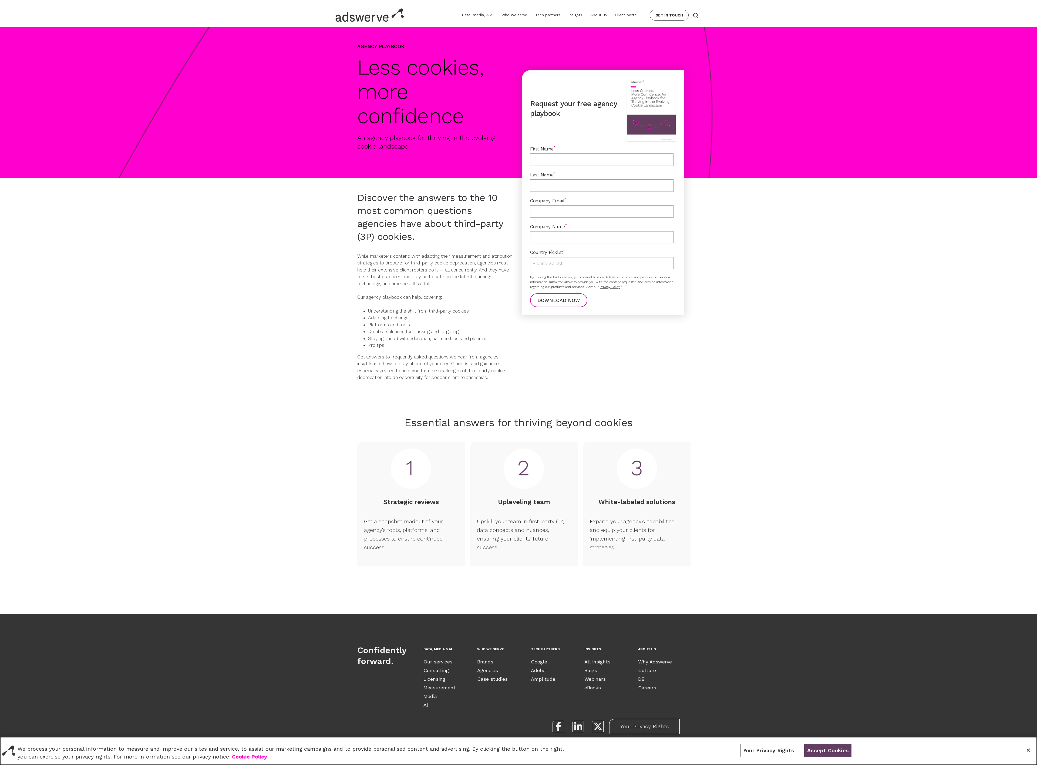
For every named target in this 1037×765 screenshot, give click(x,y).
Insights (575, 15)
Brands (485, 662)
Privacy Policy (610, 287)
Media (430, 696)
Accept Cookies (828, 750)
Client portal (626, 15)
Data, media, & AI (477, 15)
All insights (597, 662)
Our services (438, 662)
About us (598, 15)
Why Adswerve (655, 662)
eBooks (592, 687)
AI (425, 705)
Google (539, 662)
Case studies (492, 679)
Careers (647, 687)
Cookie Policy (249, 757)
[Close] (1028, 750)
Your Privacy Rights (644, 726)
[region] (518, 751)
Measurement (439, 687)
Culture (647, 670)
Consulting (436, 670)
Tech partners (547, 15)
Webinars (595, 679)
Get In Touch (669, 15)
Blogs (590, 670)
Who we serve (514, 15)
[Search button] (695, 15)
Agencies (487, 670)
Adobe (538, 670)
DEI (642, 679)
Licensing (434, 679)
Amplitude (543, 679)
